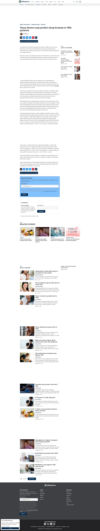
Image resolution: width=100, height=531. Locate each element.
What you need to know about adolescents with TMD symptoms (46, 341)
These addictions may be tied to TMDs (66, 75)
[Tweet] (30, 37)
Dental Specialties (25, 24)
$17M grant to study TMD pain (45, 397)
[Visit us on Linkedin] (51, 524)
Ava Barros (25, 33)
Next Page (31, 478)
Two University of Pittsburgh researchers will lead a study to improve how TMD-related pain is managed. (47, 403)
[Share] (24, 37)
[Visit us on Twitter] (48, 524)
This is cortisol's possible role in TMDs (66, 67)
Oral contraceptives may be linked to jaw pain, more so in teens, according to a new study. (46, 277)
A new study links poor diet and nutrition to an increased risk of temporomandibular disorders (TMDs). (47, 416)
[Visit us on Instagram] (54, 524)
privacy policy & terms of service (50, 191)
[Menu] (80, 2)
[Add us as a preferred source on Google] (36, 37)
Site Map (63, 526)
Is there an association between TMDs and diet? (26, 239)
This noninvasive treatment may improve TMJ (46, 354)
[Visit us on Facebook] (45, 524)
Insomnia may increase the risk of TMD (46, 385)
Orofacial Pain (35, 24)
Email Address (24, 183)
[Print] (21, 37)
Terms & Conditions (50, 526)
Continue (41, 211)
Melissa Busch (40, 274)
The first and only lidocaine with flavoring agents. (66, 61)
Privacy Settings (41, 526)
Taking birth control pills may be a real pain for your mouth (67, 52)
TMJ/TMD (43, 24)
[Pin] (33, 37)
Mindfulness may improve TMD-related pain (45, 465)
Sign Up (24, 194)
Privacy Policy (34, 526)
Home (68, 526)
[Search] (77, 2)
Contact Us (58, 526)
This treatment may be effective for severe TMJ (47, 283)
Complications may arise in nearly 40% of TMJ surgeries (57, 239)
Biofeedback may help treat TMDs (46, 453)
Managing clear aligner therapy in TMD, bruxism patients (41, 240)
